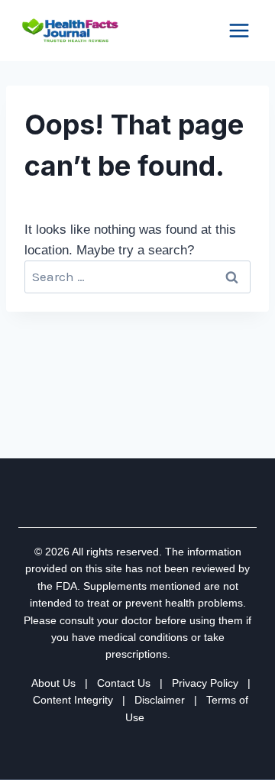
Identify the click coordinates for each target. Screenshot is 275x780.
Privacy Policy (205, 683)
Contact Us (123, 683)
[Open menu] (239, 30)
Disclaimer (159, 700)
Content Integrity (73, 700)
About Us (53, 683)
